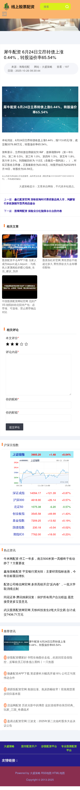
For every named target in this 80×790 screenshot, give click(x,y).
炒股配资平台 (49, 746)
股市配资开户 (29, 746)
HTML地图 (58, 773)
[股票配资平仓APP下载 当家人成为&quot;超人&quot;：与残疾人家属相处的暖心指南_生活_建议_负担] (19, 246)
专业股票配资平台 (69, 748)
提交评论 (14, 427)
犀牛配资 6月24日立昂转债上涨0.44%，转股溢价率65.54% (47, 643)
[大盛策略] (20, 6)
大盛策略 (9, 746)
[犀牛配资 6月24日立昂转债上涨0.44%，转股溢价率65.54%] (16, 643)
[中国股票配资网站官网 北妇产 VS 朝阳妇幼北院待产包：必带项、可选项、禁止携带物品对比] (19, 287)
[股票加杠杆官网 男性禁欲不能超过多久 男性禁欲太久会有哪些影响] (60, 246)
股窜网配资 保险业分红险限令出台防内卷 (38, 211)
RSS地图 (46, 773)
